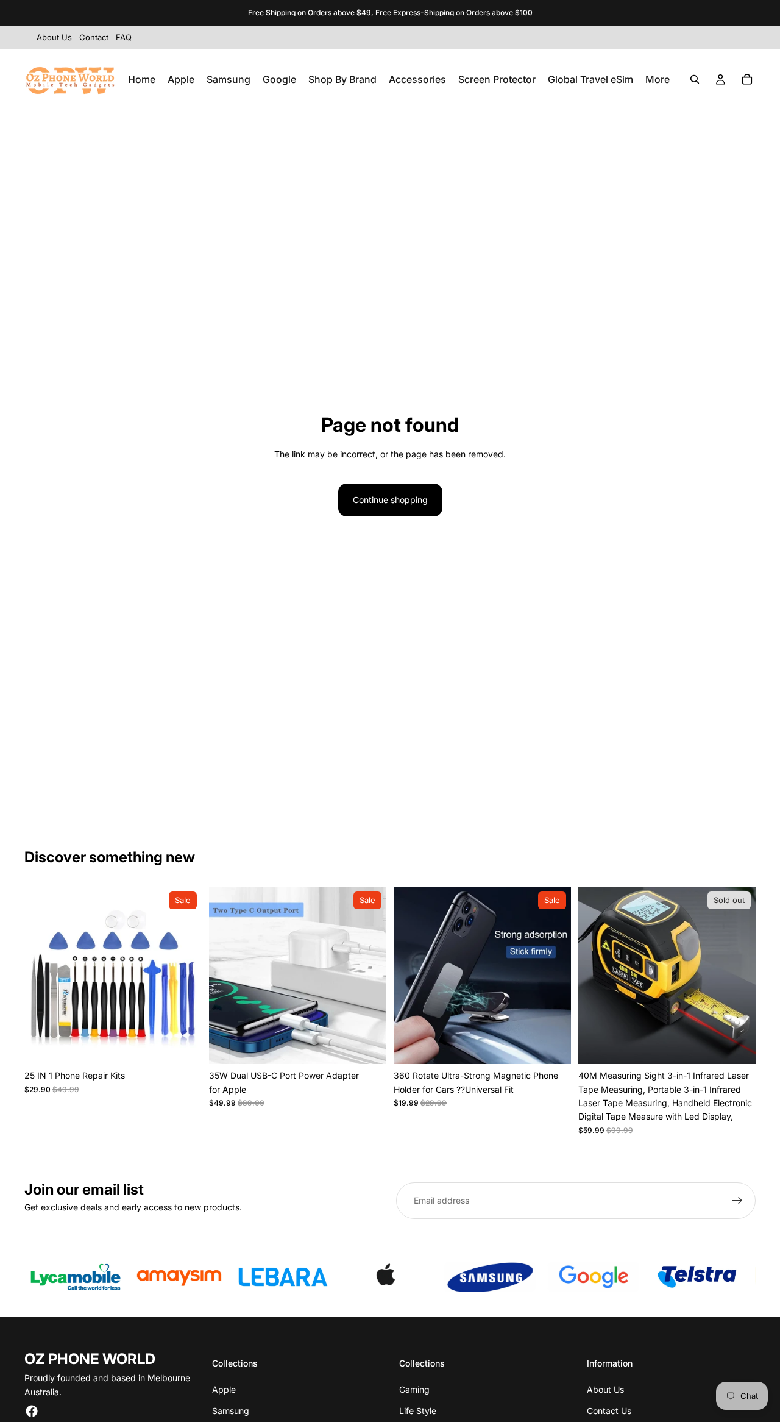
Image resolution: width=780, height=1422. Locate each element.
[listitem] (657, 79)
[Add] (183, 1045)
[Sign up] (737, 1200)
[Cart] (747, 79)
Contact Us (609, 1411)
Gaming (414, 1389)
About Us (605, 1389)
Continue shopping (390, 500)
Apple (224, 1389)
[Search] (694, 79)
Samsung (230, 1411)
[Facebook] (31, 1411)
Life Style (417, 1411)
